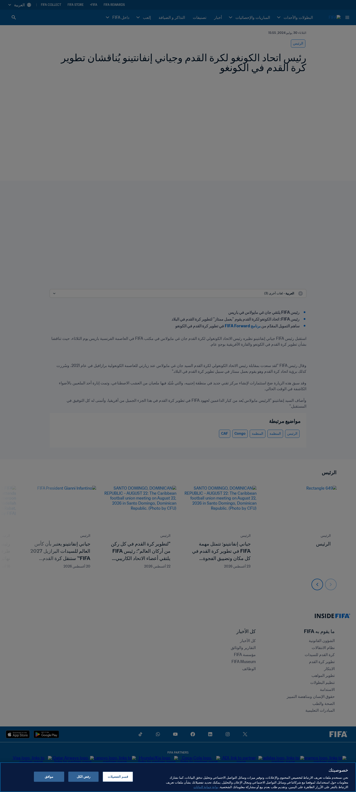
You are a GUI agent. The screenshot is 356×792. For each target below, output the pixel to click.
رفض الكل (83, 777)
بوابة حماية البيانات (205, 787)
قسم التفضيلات (118, 777)
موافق (49, 777)
